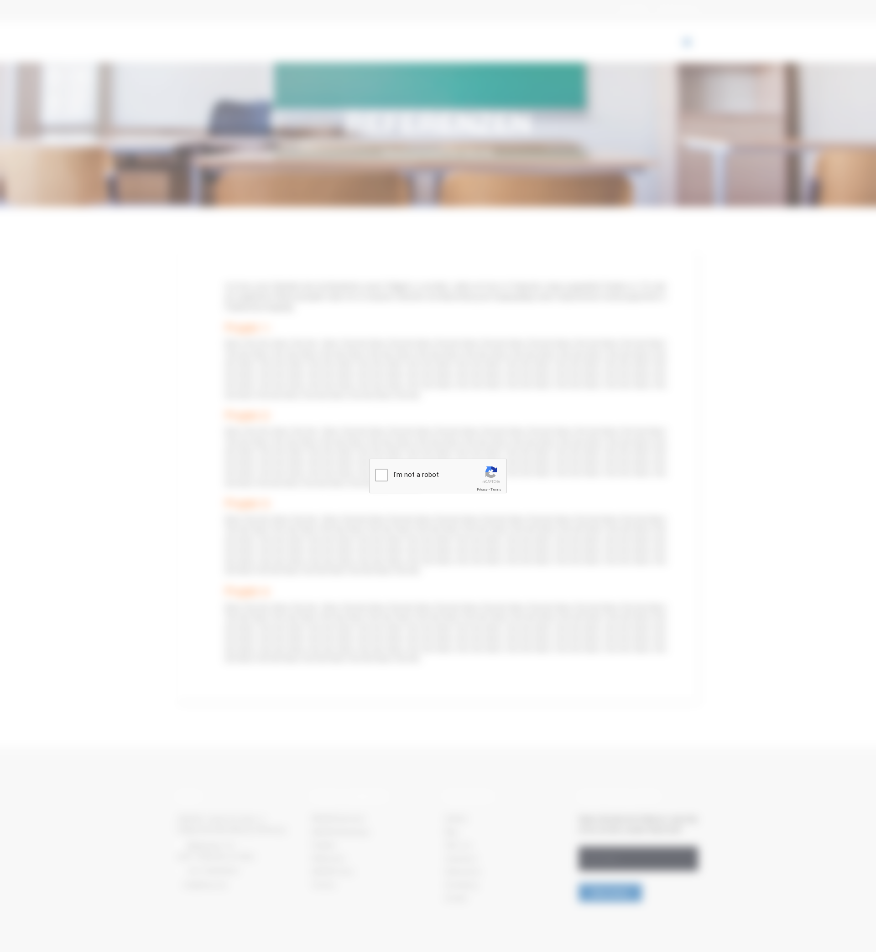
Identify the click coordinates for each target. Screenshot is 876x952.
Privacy (482, 489)
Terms (495, 489)
